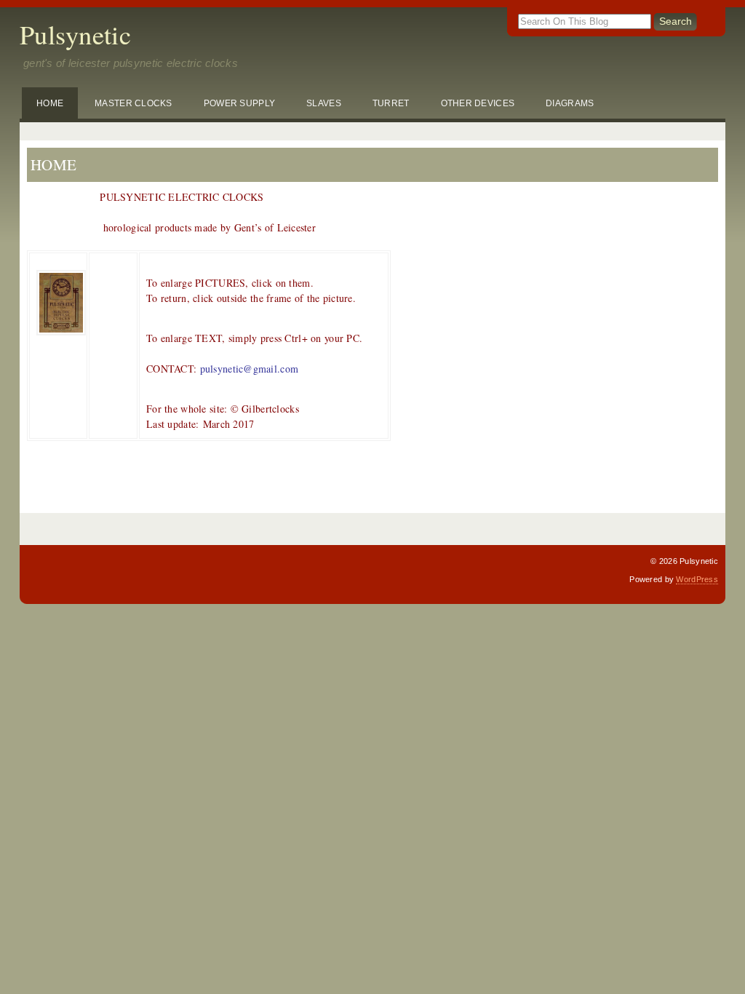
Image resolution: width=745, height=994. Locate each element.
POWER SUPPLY (239, 103)
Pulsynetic (75, 34)
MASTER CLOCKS (133, 103)
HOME (49, 103)
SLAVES (323, 103)
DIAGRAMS (570, 103)
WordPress (697, 579)
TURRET (391, 103)
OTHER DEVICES (478, 103)
